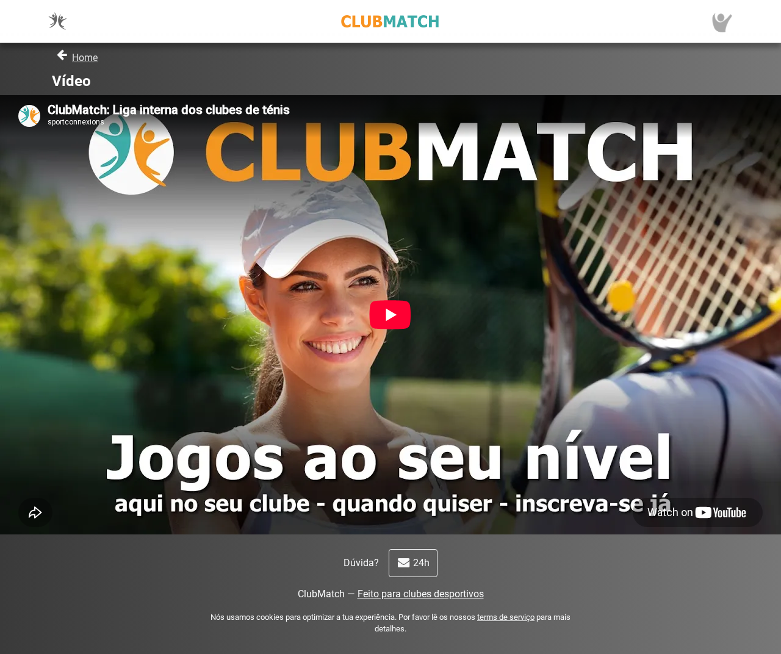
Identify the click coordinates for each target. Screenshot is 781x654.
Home (85, 57)
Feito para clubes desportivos (421, 594)
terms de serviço (505, 617)
